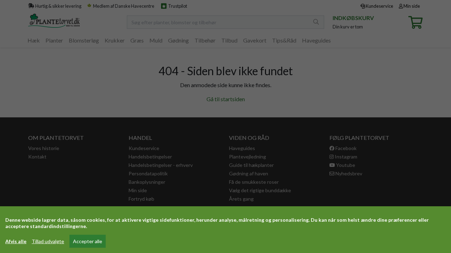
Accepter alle (87, 241)
